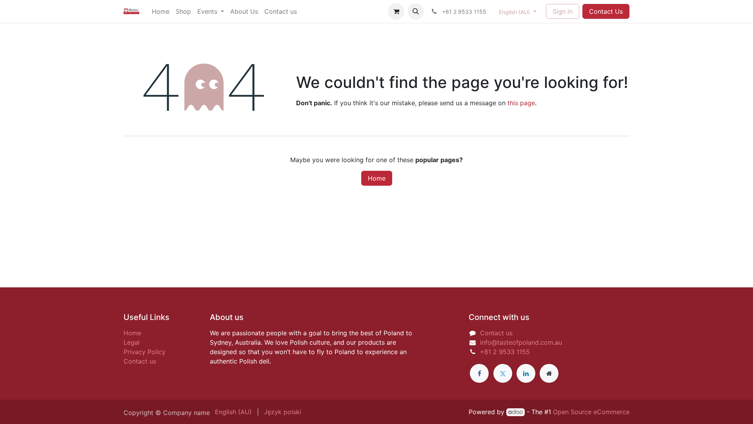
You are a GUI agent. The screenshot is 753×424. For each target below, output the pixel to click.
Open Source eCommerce (591, 412)
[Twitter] (502, 373)
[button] (415, 11)
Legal (132, 342)
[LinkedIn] (526, 373)
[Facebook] (479, 373)
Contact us (140, 361)
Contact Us (606, 11)
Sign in (563, 11)
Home (377, 178)
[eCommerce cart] (396, 11)
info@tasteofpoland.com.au (521, 342)
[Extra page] (549, 373)
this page (521, 103)
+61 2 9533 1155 (505, 352)
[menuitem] (161, 11)
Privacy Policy (145, 352)
